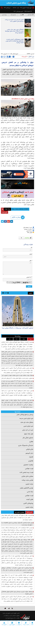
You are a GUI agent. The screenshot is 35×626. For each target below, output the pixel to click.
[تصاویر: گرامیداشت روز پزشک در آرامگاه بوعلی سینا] (17, 311)
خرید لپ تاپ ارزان (27, 430)
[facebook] (5, 221)
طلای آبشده (29, 499)
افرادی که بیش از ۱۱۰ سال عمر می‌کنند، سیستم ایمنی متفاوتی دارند (14, 20)
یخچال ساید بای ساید (26, 422)
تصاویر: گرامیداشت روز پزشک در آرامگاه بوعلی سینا (17, 328)
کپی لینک (4, 212)
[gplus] (8, 221)
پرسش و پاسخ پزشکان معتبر (25, 414)
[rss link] (12, 608)
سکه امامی (30, 492)
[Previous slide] (8, 293)
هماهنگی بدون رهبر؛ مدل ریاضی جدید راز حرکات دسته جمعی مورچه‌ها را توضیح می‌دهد (14, 31)
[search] (2, 8)
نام (31, 247)
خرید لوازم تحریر (28, 426)
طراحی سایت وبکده (27, 480)
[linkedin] (11, 221)
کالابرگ (31, 457)
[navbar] (33, 8)
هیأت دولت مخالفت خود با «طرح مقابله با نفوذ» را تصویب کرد (17, 375)
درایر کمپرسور (29, 453)
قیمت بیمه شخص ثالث (26, 472)
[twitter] (2, 221)
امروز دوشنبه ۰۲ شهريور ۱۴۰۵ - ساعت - (22, 8)
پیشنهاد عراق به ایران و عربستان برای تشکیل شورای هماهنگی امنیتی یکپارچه (16, 593)
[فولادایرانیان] (17, 174)
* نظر (31, 261)
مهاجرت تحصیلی (28, 465)
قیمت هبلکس (29, 468)
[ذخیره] (7, 56)
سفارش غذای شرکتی (27, 476)
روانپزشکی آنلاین (28, 503)
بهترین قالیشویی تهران (26, 488)
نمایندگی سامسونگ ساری (25, 445)
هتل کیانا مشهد (28, 434)
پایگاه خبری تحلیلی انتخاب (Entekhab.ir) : (22, 99)
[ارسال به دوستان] (4, 56)
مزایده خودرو (29, 484)
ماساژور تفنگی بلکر (28, 438)
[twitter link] (5, 608)
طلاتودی (30, 461)
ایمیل (30, 254)
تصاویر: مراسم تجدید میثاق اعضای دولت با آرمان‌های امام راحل (16, 378)
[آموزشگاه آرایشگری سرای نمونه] (17, 194)
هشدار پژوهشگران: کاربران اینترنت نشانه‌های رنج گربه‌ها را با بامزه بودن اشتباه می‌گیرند (15, 41)
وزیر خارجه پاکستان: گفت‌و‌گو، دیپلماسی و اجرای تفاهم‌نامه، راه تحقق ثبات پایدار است (16, 524)
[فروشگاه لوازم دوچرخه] (17, 184)
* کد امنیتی (29, 277)
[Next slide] (3, 293)
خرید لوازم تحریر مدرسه (26, 418)
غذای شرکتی (29, 449)
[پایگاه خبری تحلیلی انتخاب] (31, 3)
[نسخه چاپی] (2, 56)
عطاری (31, 441)
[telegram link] (9, 608)
